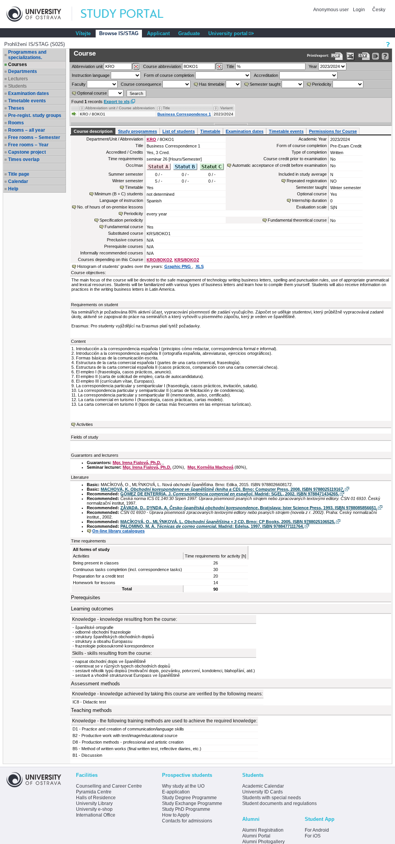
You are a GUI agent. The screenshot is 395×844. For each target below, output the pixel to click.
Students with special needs (271, 797)
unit (87, 66)
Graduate (189, 33)
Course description (93, 131)
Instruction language (91, 75)
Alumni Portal (256, 836)
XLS (200, 266)
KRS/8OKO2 (186, 260)
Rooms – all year (26, 130)
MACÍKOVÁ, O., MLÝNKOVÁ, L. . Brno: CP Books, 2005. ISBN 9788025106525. (227, 521)
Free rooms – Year (28, 144)
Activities (84, 424)
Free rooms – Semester (34, 137)
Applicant (158, 33)
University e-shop (94, 809)
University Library (94, 803)
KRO (151, 139)
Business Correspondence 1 (184, 114)
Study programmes (137, 131)
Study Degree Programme (189, 797)
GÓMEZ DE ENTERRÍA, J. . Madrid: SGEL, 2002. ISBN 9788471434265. (229, 493)
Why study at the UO (183, 786)
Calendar (18, 181)
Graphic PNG (178, 266)
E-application (176, 792)
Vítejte (83, 33)
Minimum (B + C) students (119, 194)
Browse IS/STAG (118, 33)
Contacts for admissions (187, 821)
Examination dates (28, 93)
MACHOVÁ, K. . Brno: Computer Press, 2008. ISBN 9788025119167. (222, 489)
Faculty (79, 84)
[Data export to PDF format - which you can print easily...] (337, 56)
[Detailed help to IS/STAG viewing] (385, 56)
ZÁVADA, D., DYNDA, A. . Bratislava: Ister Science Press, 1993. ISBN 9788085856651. (248, 507)
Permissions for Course (333, 131)
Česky (378, 9)
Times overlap (23, 159)
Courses (17, 64)
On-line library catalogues (118, 531)
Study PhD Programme (186, 809)
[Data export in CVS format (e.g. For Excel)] (364, 56)
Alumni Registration (263, 830)
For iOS (313, 836)
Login (359, 9)
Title (230, 66)
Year (313, 66)
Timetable (210, 131)
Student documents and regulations (279, 803)
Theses (16, 108)
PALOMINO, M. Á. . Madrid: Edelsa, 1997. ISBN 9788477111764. (212, 526)
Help (13, 189)
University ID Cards (262, 792)
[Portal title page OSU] (129, 14)
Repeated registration (307, 180)
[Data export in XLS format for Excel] (350, 56)
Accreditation (266, 75)
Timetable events (27, 100)
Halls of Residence (96, 797)
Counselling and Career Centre (109, 786)
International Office (95, 815)
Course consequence (141, 84)
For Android (317, 830)
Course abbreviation (162, 66)
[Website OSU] (39, 14)
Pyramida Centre (93, 792)
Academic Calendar (263, 786)
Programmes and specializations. (27, 54)
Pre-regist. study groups (34, 115)
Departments (22, 71)
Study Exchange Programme (192, 803)
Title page (18, 174)
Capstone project (27, 152)
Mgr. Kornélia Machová (210, 467)
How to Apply (175, 815)
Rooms (16, 122)
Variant (226, 108)
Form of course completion (169, 75)
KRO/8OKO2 (159, 260)
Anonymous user (331, 9)
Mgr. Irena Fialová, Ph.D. (137, 462)
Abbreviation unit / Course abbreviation (120, 108)
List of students (178, 131)
